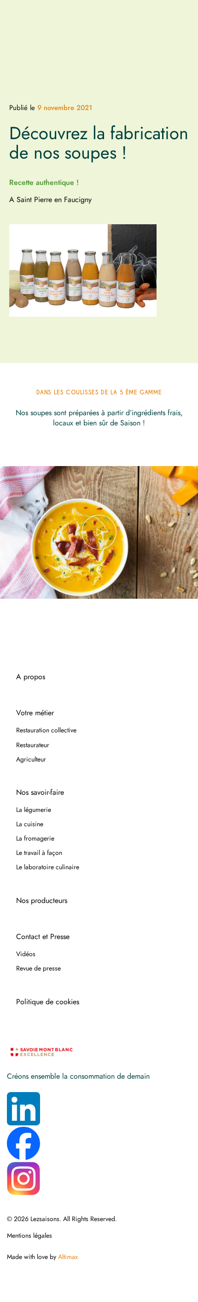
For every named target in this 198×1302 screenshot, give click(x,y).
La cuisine (29, 824)
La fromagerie (35, 838)
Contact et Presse (43, 937)
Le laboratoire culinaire (47, 867)
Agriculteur (31, 759)
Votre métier (35, 713)
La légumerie (33, 809)
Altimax (68, 1256)
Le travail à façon (39, 852)
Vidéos (25, 954)
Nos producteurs (41, 901)
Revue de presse (38, 968)
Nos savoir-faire (40, 792)
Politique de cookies (47, 1002)
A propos (30, 677)
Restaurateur (32, 745)
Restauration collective (46, 730)
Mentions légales (29, 1235)
